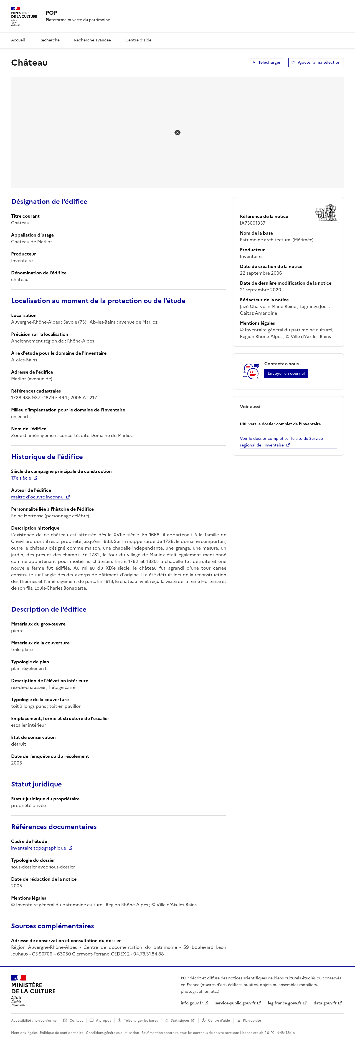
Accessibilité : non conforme (34, 1020)
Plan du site (252, 1020)
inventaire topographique (38, 848)
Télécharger (269, 62)
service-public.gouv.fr (235, 1003)
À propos (103, 1020)
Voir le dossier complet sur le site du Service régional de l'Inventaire (281, 442)
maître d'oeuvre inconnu (37, 496)
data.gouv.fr (325, 1003)
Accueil (18, 40)
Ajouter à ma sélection (319, 62)
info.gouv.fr (192, 1003)
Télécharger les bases (141, 1020)
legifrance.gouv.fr (284, 1003)
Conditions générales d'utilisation (112, 1032)
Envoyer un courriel (286, 373)
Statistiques (180, 1020)
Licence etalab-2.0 (254, 1032)
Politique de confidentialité (61, 1032)
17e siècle (21, 478)
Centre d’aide (219, 1020)
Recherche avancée (92, 40)
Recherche (49, 40)
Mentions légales (24, 1032)
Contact (76, 1020)
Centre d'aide (138, 40)
